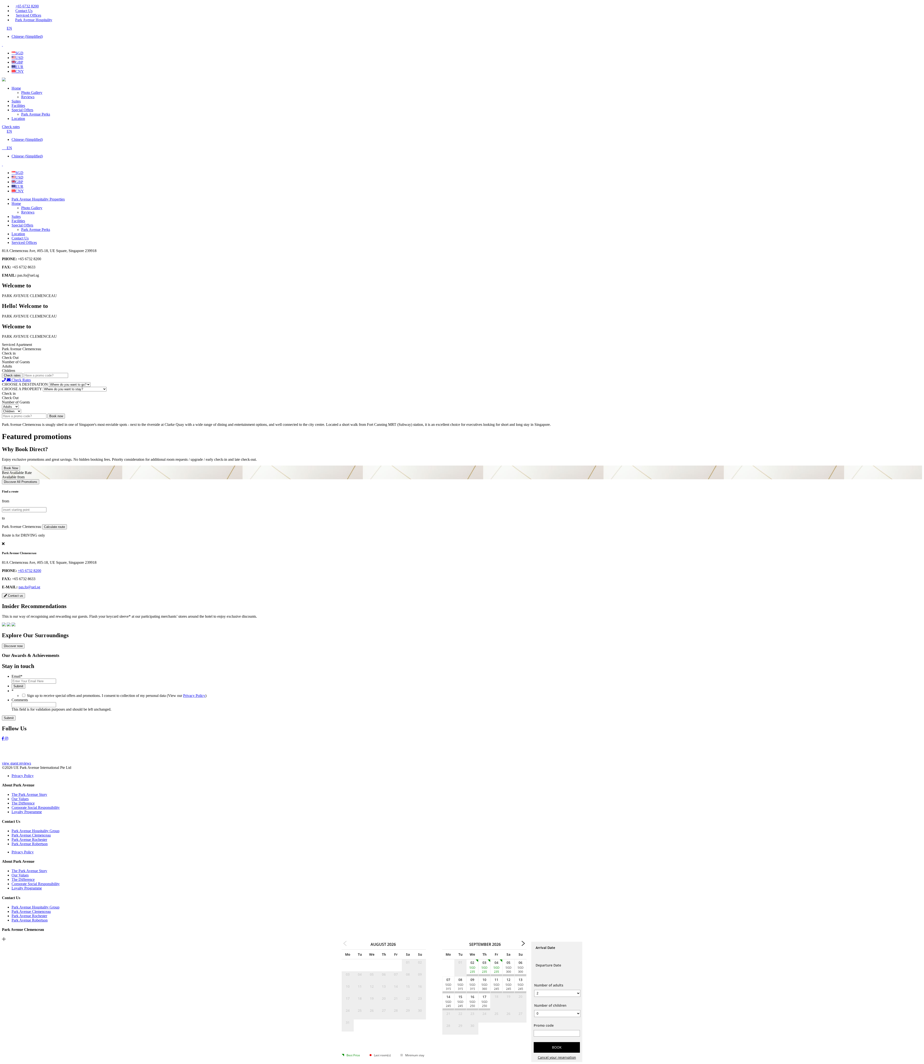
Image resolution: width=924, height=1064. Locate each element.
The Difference (23, 803)
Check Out (10, 358)
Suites (16, 101)
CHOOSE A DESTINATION (25, 384)
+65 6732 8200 (27, 6)
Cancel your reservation (557, 1057)
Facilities (18, 106)
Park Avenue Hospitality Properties (38, 199)
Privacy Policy (194, 696)
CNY (19, 71)
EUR (19, 67)
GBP (19, 62)
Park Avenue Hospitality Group (35, 831)
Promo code (544, 1025)
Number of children (550, 1005)
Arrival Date (545, 947)
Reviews (27, 97)
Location (18, 119)
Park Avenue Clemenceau (31, 835)
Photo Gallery (31, 93)
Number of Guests (16, 362)
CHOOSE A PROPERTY (22, 389)
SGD (19, 53)
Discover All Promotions (20, 482)
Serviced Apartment (17, 345)
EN (9, 28)
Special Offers (22, 110)
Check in (9, 353)
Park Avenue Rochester (29, 839)
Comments (20, 700)
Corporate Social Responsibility (36, 807)
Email (17, 676)
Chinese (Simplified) (27, 36)
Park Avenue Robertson (30, 844)
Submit (18, 686)
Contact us (15, 595)
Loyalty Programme (27, 812)
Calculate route (54, 527)
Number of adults (548, 985)
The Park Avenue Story (29, 794)
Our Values (20, 799)
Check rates (11, 127)
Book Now (11, 468)
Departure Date (548, 965)
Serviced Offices (28, 15)
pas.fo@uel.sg (29, 587)
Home (16, 88)
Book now (56, 416)
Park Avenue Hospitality (33, 20)
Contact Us (23, 11)
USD (19, 58)
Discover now (13, 646)
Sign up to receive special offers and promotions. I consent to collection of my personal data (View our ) (116, 696)
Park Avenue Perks (35, 114)
